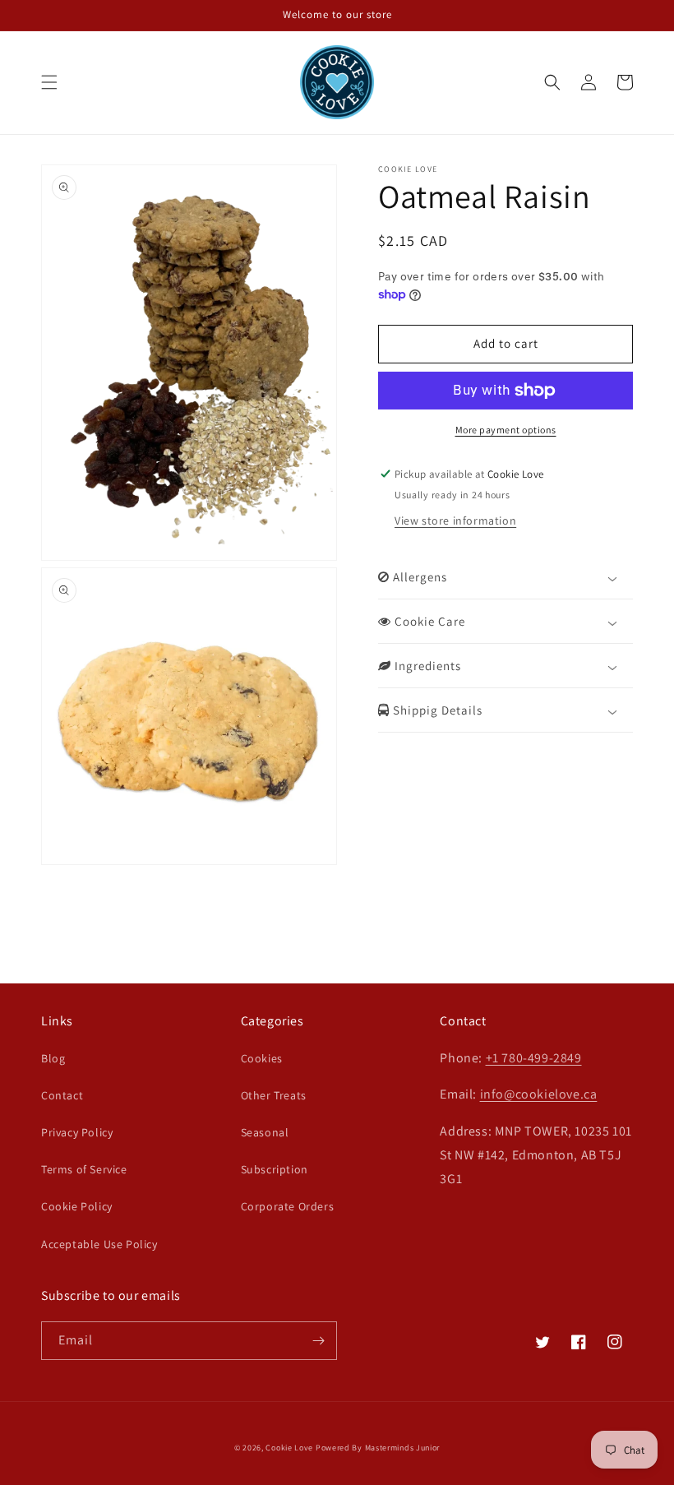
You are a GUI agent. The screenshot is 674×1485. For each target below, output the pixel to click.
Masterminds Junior (403, 1447)
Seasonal (265, 1132)
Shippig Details (436, 710)
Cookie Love (289, 1447)
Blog (53, 1058)
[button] (49, 82)
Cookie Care (428, 621)
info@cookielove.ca (539, 1094)
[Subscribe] (318, 1340)
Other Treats (274, 1095)
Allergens (418, 577)
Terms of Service (84, 1169)
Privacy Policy (77, 1132)
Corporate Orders (288, 1206)
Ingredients (426, 665)
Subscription (274, 1169)
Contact (62, 1095)
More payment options (505, 429)
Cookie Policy (77, 1206)
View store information (455, 520)
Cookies (262, 1058)
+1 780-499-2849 (534, 1057)
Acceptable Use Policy (99, 1244)
